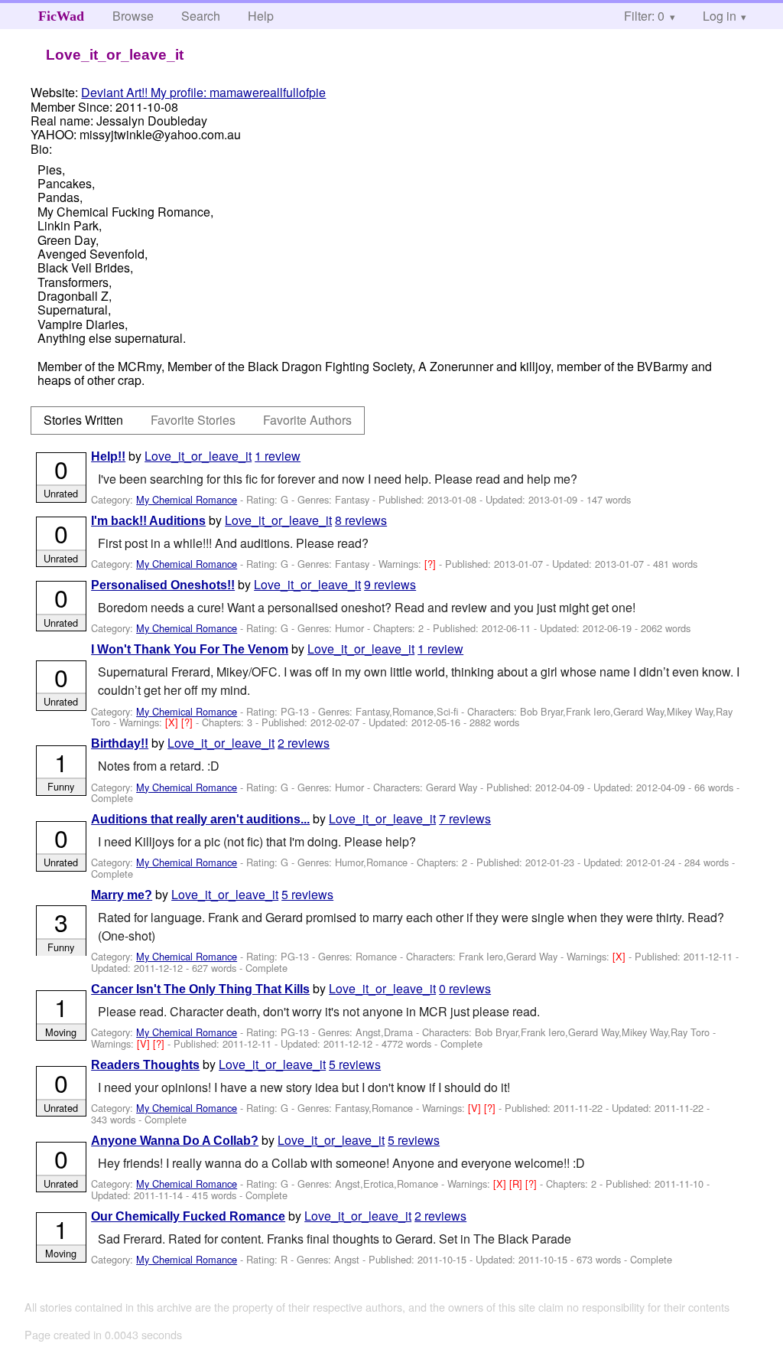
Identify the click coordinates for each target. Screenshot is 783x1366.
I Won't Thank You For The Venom (189, 649)
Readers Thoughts (145, 1064)
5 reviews (307, 894)
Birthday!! (119, 743)
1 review (278, 456)
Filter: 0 (644, 15)
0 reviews (465, 988)
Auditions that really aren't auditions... (200, 819)
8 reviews (361, 520)
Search (200, 15)
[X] (173, 722)
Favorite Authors (307, 420)
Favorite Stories (193, 420)
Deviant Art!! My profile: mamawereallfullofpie (203, 92)
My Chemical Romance (186, 499)
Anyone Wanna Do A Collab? (174, 1140)
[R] (517, 1183)
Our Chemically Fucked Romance (188, 1216)
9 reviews (390, 584)
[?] (431, 563)
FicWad (61, 16)
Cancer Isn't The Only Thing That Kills (200, 989)
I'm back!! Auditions (148, 520)
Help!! (108, 456)
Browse (133, 15)
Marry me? (121, 894)
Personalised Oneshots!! (163, 585)
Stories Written (83, 420)
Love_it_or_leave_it (198, 456)
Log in (719, 15)
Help (261, 15)
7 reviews (465, 818)
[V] (145, 1043)
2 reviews (304, 742)
